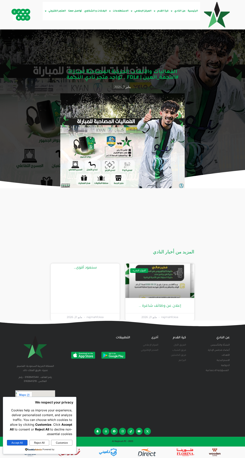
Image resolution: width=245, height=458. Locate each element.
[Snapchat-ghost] (19, 18)
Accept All (17, 442)
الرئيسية (193, 11)
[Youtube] (23, 12)
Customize (62, 442)
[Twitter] (27, 12)
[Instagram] (27, 18)
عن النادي (179, 11)
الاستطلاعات (120, 11)
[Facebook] (23, 18)
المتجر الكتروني (57, 11)
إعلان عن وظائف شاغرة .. (160, 306)
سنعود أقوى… (85, 268)
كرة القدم (162, 11)
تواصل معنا (75, 11)
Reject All (39, 442)
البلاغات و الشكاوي (95, 11)
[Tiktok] (19, 12)
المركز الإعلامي (142, 11)
